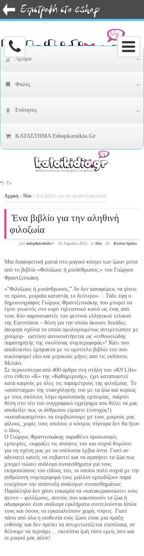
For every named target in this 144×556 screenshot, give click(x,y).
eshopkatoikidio (39, 243)
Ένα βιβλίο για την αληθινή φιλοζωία (64, 224)
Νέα (27, 196)
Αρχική (11, 196)
